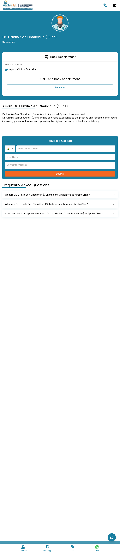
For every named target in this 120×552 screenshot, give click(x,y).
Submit (60, 174)
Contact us (60, 87)
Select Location (13, 64)
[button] (60, 194)
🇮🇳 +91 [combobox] (10, 148)
